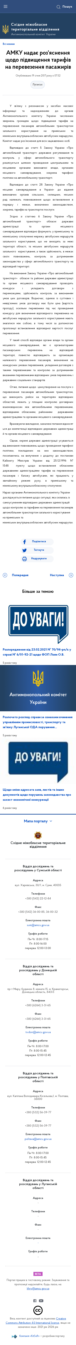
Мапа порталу (36, 821)
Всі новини (9, 44)
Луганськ (38, 84)
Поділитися (39, 541)
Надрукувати (39, 558)
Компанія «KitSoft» (29, 1336)
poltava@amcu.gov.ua (38, 1139)
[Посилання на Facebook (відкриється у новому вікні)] (35, 1301)
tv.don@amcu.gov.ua (38, 1032)
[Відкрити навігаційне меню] (5, 6)
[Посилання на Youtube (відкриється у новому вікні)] (41, 1301)
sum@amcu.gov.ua (38, 925)
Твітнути (39, 550)
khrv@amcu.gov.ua (38, 1288)
